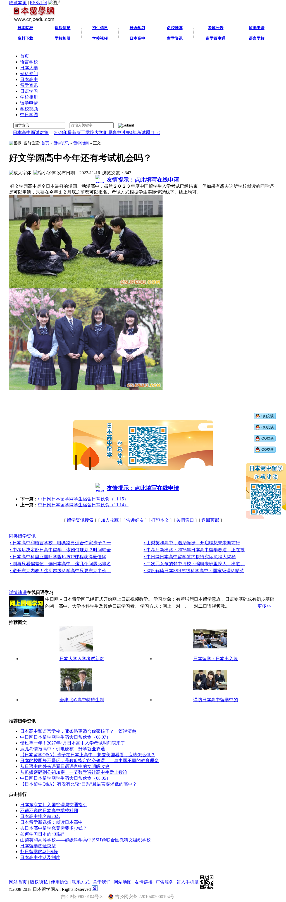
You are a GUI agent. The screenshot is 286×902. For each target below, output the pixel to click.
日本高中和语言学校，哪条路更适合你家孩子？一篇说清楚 (78, 731)
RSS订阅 (38, 2)
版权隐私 (39, 882)
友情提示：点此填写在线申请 (143, 179)
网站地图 (123, 882)
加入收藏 (110, 520)
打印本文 (160, 520)
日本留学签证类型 (38, 845)
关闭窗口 (185, 520)
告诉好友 (135, 520)
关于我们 (102, 882)
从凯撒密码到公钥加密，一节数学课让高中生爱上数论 (73, 772)
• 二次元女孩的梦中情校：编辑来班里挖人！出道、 (194, 563)
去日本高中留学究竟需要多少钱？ (53, 828)
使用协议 (60, 882)
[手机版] (207, 882)
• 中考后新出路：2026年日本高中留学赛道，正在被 (194, 549)
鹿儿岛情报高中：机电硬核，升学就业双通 (62, 748)
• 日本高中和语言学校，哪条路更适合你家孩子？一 (60, 542)
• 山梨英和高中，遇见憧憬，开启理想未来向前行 (192, 542)
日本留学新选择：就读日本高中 (51, 822)
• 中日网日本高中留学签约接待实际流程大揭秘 (190, 556)
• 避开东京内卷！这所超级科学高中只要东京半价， (60, 570)
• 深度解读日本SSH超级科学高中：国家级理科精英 (194, 570)
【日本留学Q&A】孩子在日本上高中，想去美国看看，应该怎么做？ (87, 754)
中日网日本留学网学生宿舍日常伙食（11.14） (83, 504)
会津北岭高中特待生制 (81, 699)
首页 (45, 143)
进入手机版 (188, 882)
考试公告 (215, 28)
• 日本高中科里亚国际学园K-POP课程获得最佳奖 (58, 556)
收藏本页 (18, 2)
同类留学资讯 (22, 536)
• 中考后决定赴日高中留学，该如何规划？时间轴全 (60, 549)
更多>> (264, 606)
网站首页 (18, 882)
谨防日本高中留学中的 (215, 699)
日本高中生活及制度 (40, 857)
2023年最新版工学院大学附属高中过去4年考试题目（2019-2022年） (104, 132)
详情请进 (18, 592)
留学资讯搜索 (80, 520)
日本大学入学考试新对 (81, 658)
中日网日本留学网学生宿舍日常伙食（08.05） (65, 778)
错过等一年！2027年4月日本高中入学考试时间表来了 (72, 743)
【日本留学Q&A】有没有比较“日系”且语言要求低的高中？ (78, 784)
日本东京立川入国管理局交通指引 (53, 804)
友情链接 (143, 882)
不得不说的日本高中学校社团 (49, 810)
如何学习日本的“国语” (42, 834)
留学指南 (81, 143)
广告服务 (164, 882)
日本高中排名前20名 (40, 816)
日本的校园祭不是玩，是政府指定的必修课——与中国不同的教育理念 (89, 760)
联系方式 (81, 882)
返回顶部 (210, 520)
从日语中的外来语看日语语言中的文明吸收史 (64, 766)
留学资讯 (61, 143)
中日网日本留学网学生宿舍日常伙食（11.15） (83, 499)
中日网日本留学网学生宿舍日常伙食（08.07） (65, 737)
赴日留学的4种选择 (39, 851)
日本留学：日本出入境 (215, 658)
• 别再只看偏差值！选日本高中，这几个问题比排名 (60, 563)
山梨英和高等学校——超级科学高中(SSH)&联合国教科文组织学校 (85, 839)
